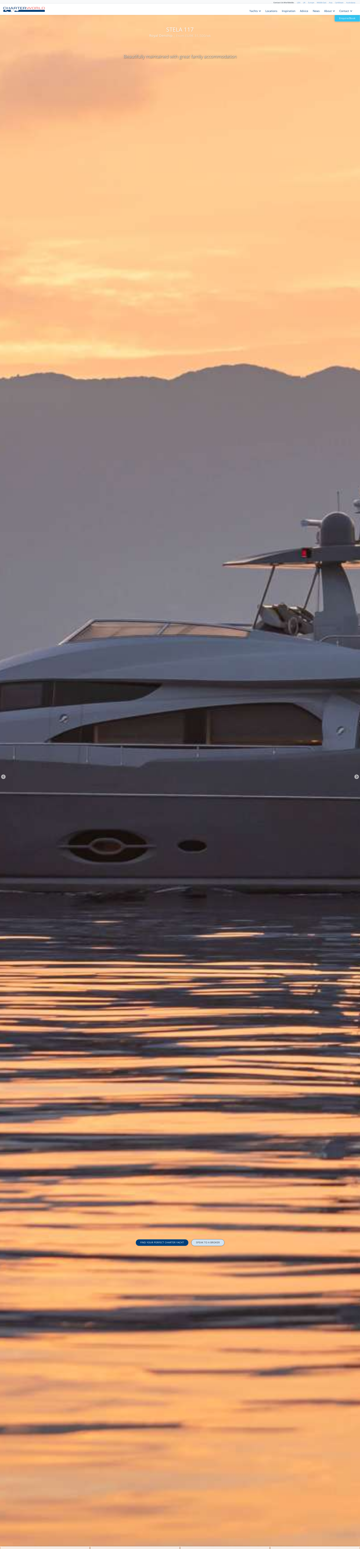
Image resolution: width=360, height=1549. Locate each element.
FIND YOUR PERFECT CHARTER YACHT (162, 1242)
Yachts (253, 10)
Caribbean (339, 2)
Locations (271, 10)
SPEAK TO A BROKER (208, 1242)
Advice (304, 10)
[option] (180, 774)
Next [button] (356, 776)
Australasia (350, 2)
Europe (311, 2)
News (316, 10)
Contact (344, 10)
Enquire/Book (347, 18)
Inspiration (288, 10)
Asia (330, 2)
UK (304, 2)
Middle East (321, 2)
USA (298, 2)
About (328, 10)
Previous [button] (3, 776)
